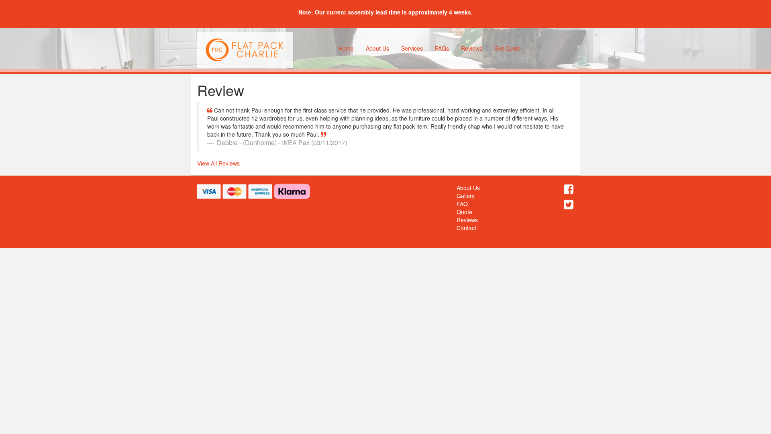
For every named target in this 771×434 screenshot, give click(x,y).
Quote (464, 212)
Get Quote (507, 48)
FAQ (462, 204)
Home (346, 48)
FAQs (442, 48)
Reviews (471, 48)
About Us (377, 48)
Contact (466, 228)
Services (412, 48)
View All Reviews (218, 163)
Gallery (466, 196)
